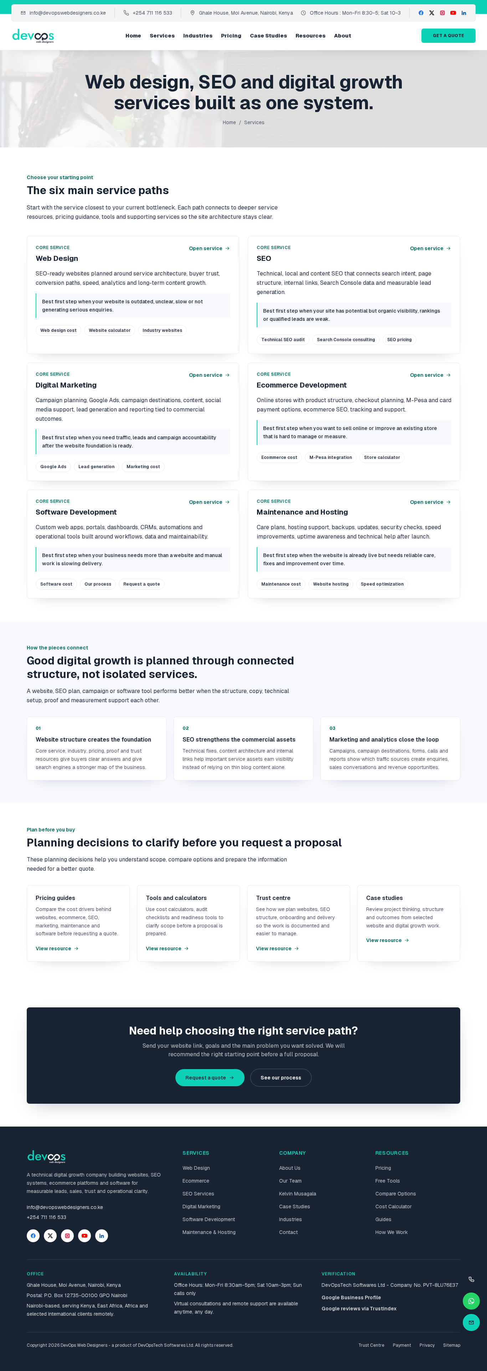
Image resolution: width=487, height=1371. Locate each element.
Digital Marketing (66, 385)
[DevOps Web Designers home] (33, 36)
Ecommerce (196, 1181)
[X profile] (50, 1235)
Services (162, 35)
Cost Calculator (393, 1206)
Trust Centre (371, 1345)
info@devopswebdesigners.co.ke (68, 13)
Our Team (290, 1181)
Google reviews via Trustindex (359, 1308)
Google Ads (53, 467)
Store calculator (382, 457)
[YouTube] (453, 13)
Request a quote (141, 584)
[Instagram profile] (67, 1235)
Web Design (57, 258)
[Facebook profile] (33, 1235)
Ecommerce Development (302, 385)
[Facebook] (421, 13)
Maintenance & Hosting (209, 1232)
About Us (290, 1168)
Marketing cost (143, 467)
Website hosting (331, 584)
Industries (197, 35)
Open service (205, 248)
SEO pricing (399, 340)
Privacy (427, 1345)
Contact (288, 1232)
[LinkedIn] (464, 13)
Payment (402, 1345)
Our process (97, 584)
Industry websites (162, 330)
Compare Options (395, 1193)
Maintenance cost (281, 584)
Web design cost (58, 330)
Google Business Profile (351, 1297)
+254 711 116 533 (152, 13)
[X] (432, 13)
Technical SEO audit (283, 340)
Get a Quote (448, 36)
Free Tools (387, 1181)
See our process (281, 1077)
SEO (264, 258)
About (342, 35)
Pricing (231, 35)
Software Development (76, 512)
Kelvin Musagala (297, 1193)
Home (133, 35)
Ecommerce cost (279, 457)
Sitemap (451, 1345)
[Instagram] (442, 13)
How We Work (391, 1232)
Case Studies (268, 35)
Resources (310, 35)
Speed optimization (382, 584)
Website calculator (109, 330)
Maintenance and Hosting (302, 512)
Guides (383, 1219)
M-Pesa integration (330, 457)
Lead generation (96, 467)
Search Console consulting (346, 340)
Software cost (56, 584)
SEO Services (198, 1193)
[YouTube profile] (84, 1235)
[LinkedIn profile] (101, 1235)
